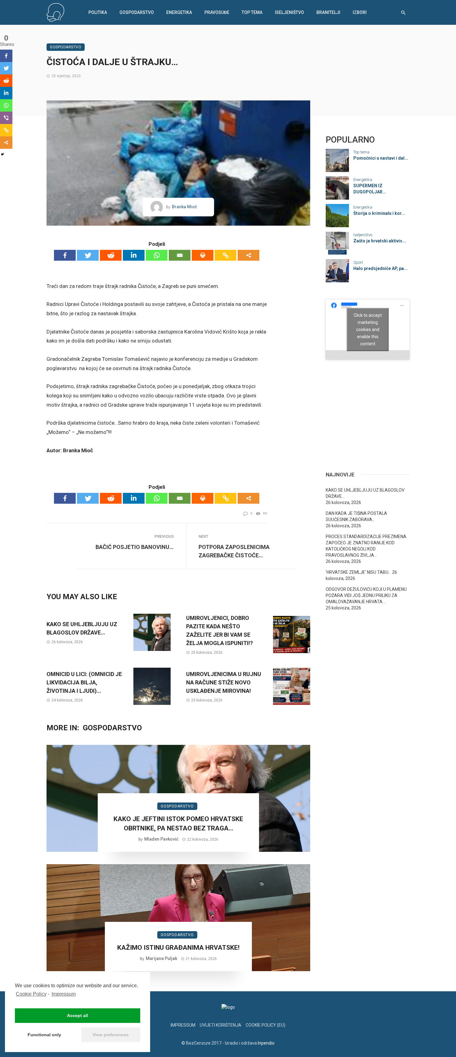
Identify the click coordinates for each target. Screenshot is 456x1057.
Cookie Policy (31, 994)
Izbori (360, 12)
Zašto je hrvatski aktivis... (379, 240)
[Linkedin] (134, 255)
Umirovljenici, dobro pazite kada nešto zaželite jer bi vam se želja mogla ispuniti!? (219, 630)
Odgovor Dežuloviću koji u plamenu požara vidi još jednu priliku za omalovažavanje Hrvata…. (366, 595)
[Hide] (2, 154)
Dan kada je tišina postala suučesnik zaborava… (356, 516)
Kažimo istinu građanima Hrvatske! (178, 947)
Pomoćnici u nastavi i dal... (380, 158)
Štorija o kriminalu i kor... (379, 213)
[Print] (202, 255)
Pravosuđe (216, 12)
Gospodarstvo (136, 12)
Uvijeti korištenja (220, 1025)
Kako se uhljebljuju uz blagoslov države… (82, 628)
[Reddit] (111, 255)
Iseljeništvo (289, 12)
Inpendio (266, 1043)
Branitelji (328, 12)
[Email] (179, 255)
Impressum (63, 994)
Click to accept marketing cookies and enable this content (368, 329)
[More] (248, 255)
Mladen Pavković (161, 839)
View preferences (110, 1034)
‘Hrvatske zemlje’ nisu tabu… (358, 572)
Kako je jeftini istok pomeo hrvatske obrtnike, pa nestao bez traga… (178, 823)
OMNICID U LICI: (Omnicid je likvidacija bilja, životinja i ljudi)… (84, 682)
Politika (97, 12)
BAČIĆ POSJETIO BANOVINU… (135, 547)
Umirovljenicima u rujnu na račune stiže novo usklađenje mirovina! (223, 682)
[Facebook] (65, 255)
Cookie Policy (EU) (265, 1025)
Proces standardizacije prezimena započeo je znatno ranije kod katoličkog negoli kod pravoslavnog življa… (366, 546)
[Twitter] (88, 255)
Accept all (77, 1015)
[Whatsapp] (157, 255)
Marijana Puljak (161, 958)
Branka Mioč (184, 206)
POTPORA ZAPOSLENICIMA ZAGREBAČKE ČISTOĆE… (234, 551)
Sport (358, 262)
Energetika (179, 12)
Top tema (252, 12)
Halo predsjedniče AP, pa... (380, 268)
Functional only (44, 1034)
